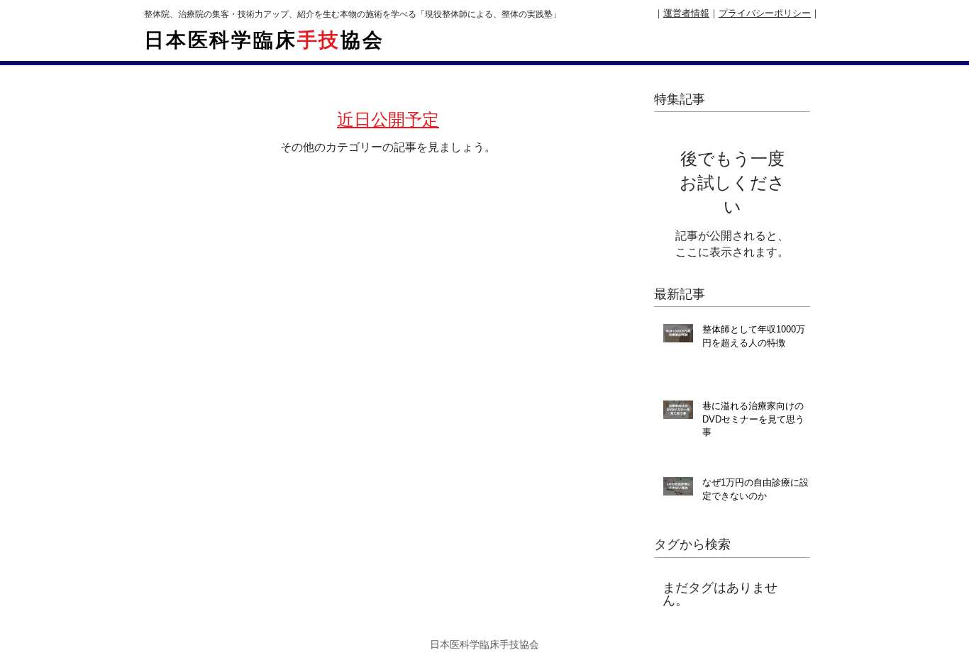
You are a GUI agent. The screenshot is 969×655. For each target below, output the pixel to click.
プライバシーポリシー (765, 13)
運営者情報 (686, 13)
